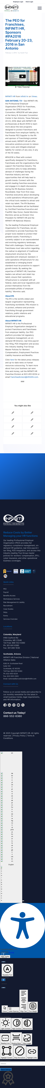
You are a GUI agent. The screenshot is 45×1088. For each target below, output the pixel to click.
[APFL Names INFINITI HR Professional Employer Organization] (31, 419)
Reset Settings (6, 1069)
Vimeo (34, 96)
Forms (5, 616)
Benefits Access (9, 596)
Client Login (29, 2)
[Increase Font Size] (3, 954)
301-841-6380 (13, 645)
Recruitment (7, 606)
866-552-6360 (18, 643)
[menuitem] (18, 1)
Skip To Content (5, 1060)
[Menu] (38, 8)
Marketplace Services (11, 599)
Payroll (5, 592)
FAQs (5, 612)
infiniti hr (24, 96)
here (12, 360)
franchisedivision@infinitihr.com (24, 377)
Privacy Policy (19, 735)
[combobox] (11, 827)
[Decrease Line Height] (3, 987)
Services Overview (10, 619)
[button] (23, 900)
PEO (5, 589)
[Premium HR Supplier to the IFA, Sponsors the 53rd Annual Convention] (31, 412)
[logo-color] (11, 8)
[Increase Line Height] (3, 980)
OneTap (11, 953)
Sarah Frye (24, 53)
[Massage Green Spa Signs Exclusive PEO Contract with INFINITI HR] (31, 433)
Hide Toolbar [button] (5, 956)
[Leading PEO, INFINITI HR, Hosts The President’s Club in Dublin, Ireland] (12, 412)
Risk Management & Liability (14, 602)
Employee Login (18, 2)
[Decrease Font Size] (3, 961)
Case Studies (8, 609)
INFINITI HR (10, 96)
